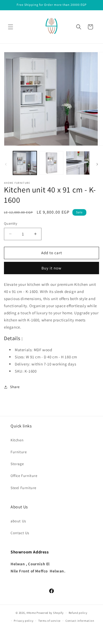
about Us (18, 521)
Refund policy (78, 613)
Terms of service (49, 621)
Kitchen (17, 440)
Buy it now (51, 268)
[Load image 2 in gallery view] (51, 163)
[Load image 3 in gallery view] (78, 163)
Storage (17, 463)
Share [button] (15, 386)
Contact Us (20, 532)
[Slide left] (6, 164)
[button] (10, 27)
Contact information (79, 621)
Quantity (10, 223)
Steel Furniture (23, 487)
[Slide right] (97, 164)
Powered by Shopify (50, 613)
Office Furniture (24, 475)
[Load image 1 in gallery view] (25, 163)
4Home (31, 613)
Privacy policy (23, 621)
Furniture (19, 452)
